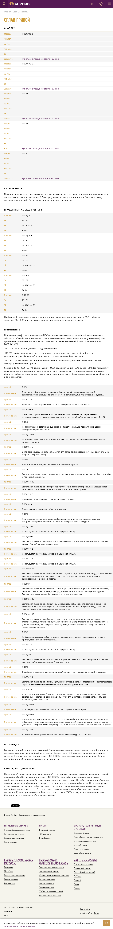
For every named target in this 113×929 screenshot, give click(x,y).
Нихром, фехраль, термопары (17, 830)
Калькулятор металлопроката (32, 815)
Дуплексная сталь (46, 887)
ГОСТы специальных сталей (51, 891)
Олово (76, 884)
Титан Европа (44, 838)
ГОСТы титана (45, 834)
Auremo (19, 4)
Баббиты (77, 876)
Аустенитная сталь (47, 879)
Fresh (96, 913)
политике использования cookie (19, 926)
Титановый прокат (47, 830)
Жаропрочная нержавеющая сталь (54, 875)
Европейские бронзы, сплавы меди (89, 837)
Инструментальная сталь (50, 895)
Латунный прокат (81, 849)
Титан (43, 825)
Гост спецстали (10, 842)
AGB (6, 915)
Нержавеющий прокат (49, 871)
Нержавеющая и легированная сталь (53, 861)
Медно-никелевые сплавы (85, 841)
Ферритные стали (46, 883)
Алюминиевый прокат (83, 864)
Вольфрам (8, 867)
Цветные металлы (85, 859)
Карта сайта (85, 909)
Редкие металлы (11, 879)
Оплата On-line (10, 815)
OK (106, 923)
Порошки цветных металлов (51, 867)
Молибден (8, 871)
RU (93, 4)
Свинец (77, 888)
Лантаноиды (9, 883)
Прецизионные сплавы (14, 834)
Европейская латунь (82, 853)
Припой (77, 880)
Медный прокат (81, 845)
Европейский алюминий (84, 872)
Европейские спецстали (14, 838)
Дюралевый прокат (82, 868)
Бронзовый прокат (82, 833)
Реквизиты (8, 911)
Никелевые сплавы (16, 825)
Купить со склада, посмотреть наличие (40, 59)
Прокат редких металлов (14, 875)
